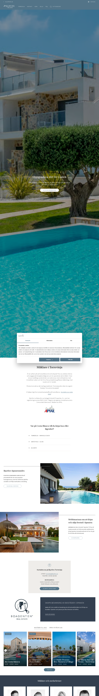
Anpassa (48, 359)
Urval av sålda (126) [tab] (55, 627)
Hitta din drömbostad (49, 190)
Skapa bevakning (50, 614)
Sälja (41, 6)
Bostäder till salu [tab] (40, 627)
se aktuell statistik (12, 486)
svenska (92, 1)
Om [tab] (71, 340)
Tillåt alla (70, 359)
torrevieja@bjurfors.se (52, 574)
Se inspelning (75, 538)
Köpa (36, 6)
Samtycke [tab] (27, 340)
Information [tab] (49, 340)
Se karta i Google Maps (49, 588)
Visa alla (49, 669)
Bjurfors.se (9, 1)
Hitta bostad (57, 6)
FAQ (47, 6)
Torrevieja (21, 6)
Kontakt (29, 6)
